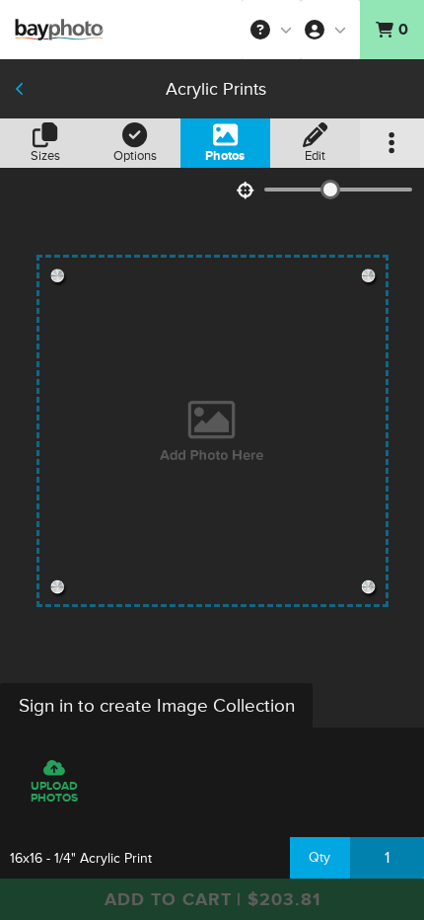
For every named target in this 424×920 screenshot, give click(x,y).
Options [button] (135, 156)
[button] (271, 29)
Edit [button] (315, 156)
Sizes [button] (45, 156)
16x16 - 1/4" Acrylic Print (81, 858)
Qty (319, 857)
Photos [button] (225, 156)
